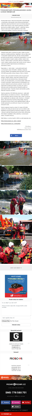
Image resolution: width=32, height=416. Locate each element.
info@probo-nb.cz (16, 369)
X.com (17, 406)
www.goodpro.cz (16, 345)
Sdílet (16, 135)
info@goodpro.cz (16, 347)
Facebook (6, 402)
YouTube (27, 402)
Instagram (16, 402)
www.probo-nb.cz (16, 367)
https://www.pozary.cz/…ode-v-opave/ (11, 121)
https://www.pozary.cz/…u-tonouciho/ (10, 123)
